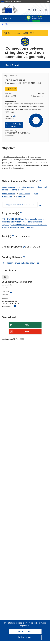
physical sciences (26, 187)
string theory (17, 190)
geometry (20, 197)
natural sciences (8, 187)
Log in (29, 10)
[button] (34, 10)
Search (40, 10)
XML (27, 325)
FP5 (6, 24)
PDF (27, 331)
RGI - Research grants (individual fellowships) (21, 263)
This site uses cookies (13, 623)
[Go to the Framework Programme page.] (25, 42)
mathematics (24, 194)
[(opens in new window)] (10, 9)
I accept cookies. (25, 631)
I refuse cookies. (25, 637)
